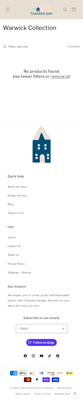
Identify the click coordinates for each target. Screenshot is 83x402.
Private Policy (16, 263)
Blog (10, 204)
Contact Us (14, 246)
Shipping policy (63, 393)
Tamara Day (26, 387)
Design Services (17, 195)
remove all (60, 76)
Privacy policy (23, 393)
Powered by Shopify (43, 387)
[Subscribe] (63, 328)
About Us (13, 254)
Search (12, 237)
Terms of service (42, 393)
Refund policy (65, 388)
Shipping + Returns (19, 272)
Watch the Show (17, 186)
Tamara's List (16, 213)
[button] (7, 9)
